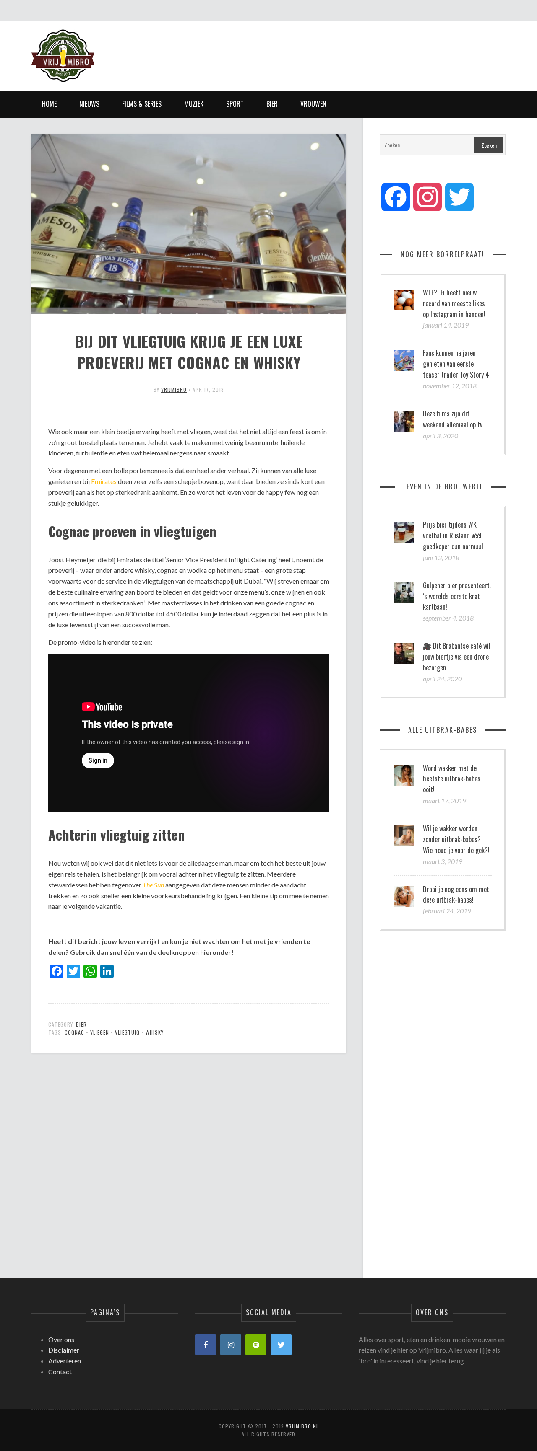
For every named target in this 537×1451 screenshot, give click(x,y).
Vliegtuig (127, 1032)
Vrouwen (313, 104)
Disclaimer (63, 1350)
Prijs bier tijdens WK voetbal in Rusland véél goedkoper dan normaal (453, 535)
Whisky (155, 1032)
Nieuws (89, 104)
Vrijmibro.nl (302, 1426)
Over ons (61, 1339)
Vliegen (99, 1032)
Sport (235, 104)
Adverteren (64, 1361)
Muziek (193, 104)
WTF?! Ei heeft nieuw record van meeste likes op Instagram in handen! (454, 303)
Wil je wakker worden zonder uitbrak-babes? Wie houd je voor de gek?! (456, 839)
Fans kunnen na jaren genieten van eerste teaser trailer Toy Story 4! (457, 364)
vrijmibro (174, 389)
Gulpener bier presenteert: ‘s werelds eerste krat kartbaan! (457, 596)
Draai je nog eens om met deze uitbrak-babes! (456, 894)
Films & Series (142, 104)
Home (49, 104)
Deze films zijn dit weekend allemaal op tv (452, 419)
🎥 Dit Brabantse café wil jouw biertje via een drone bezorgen (456, 656)
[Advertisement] (353, 48)
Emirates (104, 481)
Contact (60, 1372)
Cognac (74, 1032)
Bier (272, 104)
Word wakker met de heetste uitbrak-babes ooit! (451, 779)
